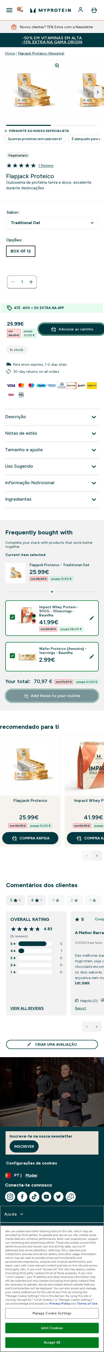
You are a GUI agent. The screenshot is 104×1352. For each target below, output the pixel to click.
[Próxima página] (97, 1027)
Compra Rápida (34, 838)
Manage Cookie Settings (52, 1313)
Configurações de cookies (31, 1163)
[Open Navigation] (9, 10)
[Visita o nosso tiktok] (34, 1197)
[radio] (20, 251)
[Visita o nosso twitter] (59, 1197)
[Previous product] (87, 856)
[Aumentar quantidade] (31, 282)
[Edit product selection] (91, 618)
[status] (21, 282)
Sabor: (13, 212)
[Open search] (20, 10)
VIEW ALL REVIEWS (27, 1008)
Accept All (52, 1342)
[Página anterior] (87, 1027)
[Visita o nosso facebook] (22, 1197)
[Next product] (97, 856)
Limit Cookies (52, 1328)
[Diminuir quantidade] (12, 282)
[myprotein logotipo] (50, 10)
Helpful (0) (89, 1001)
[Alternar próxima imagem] (98, 92)
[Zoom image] (57, 65)
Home (10, 53)
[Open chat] (71, 1197)
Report (80, 1008)
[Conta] (81, 10)
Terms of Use (87, 1303)
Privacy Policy (59, 1303)
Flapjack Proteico (30, 800)
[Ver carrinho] (94, 10)
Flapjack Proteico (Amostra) (41, 53)
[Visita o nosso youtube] (46, 1197)
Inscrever (24, 1146)
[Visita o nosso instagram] (10, 1197)
